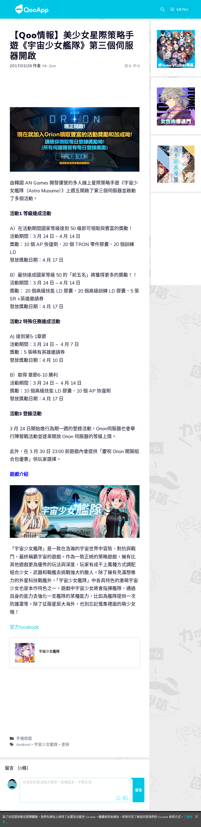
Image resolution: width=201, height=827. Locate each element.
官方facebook (24, 627)
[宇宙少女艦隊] (74, 652)
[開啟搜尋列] (162, 9)
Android (23, 744)
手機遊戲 (24, 738)
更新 (65, 744)
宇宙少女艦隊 (46, 744)
